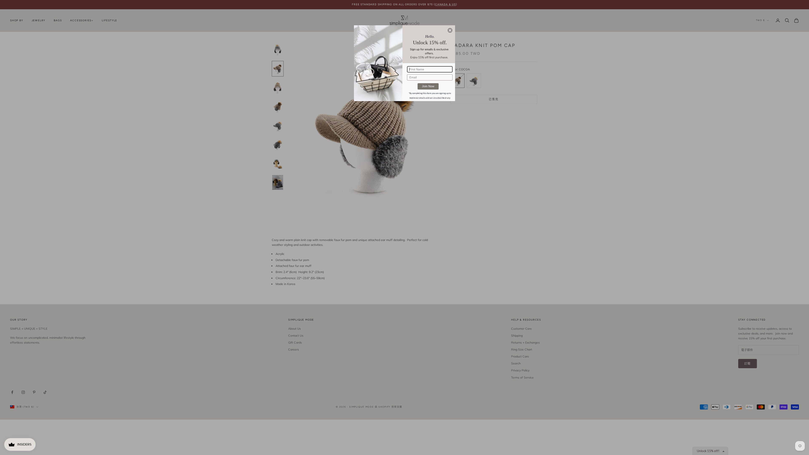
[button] (450, 30)
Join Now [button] (428, 86)
